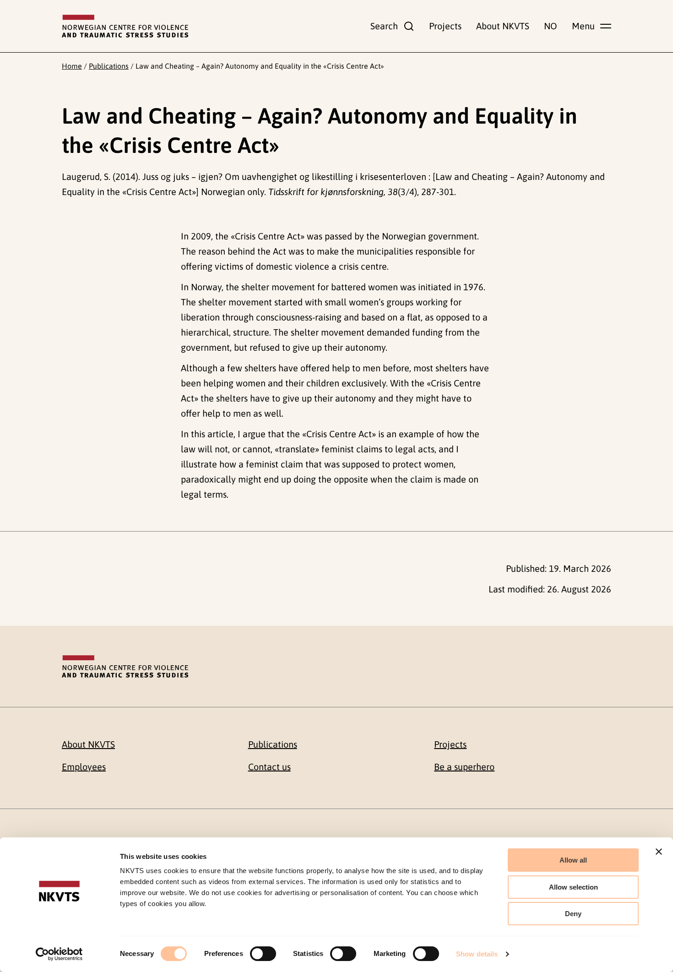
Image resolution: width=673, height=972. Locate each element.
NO (550, 26)
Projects (445, 26)
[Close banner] (659, 851)
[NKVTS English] (125, 26)
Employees (84, 766)
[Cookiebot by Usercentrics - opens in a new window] (59, 954)
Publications (109, 66)
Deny (573, 914)
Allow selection (573, 887)
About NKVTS (502, 26)
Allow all (573, 860)
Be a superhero (464, 766)
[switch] (263, 953)
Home (72, 66)
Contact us (269, 766)
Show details (477, 954)
